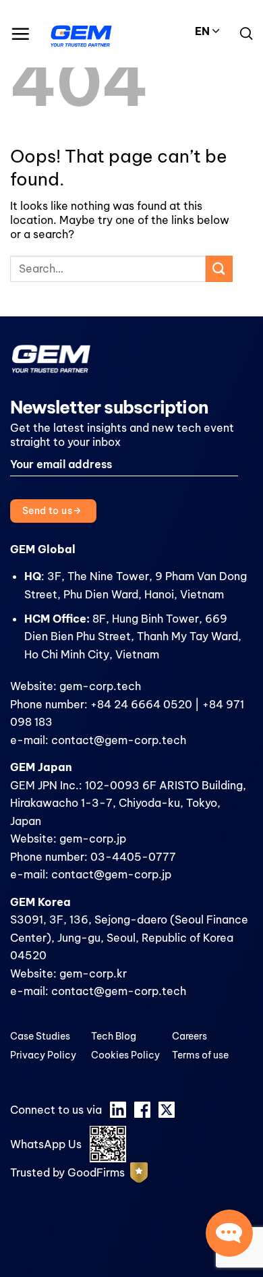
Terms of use (200, 1055)
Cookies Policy (125, 1055)
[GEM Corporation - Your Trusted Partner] (81, 33)
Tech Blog (113, 1036)
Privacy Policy (43, 1055)
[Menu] (20, 34)
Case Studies (40, 1036)
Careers (189, 1036)
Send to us (48, 511)
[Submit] (219, 269)
